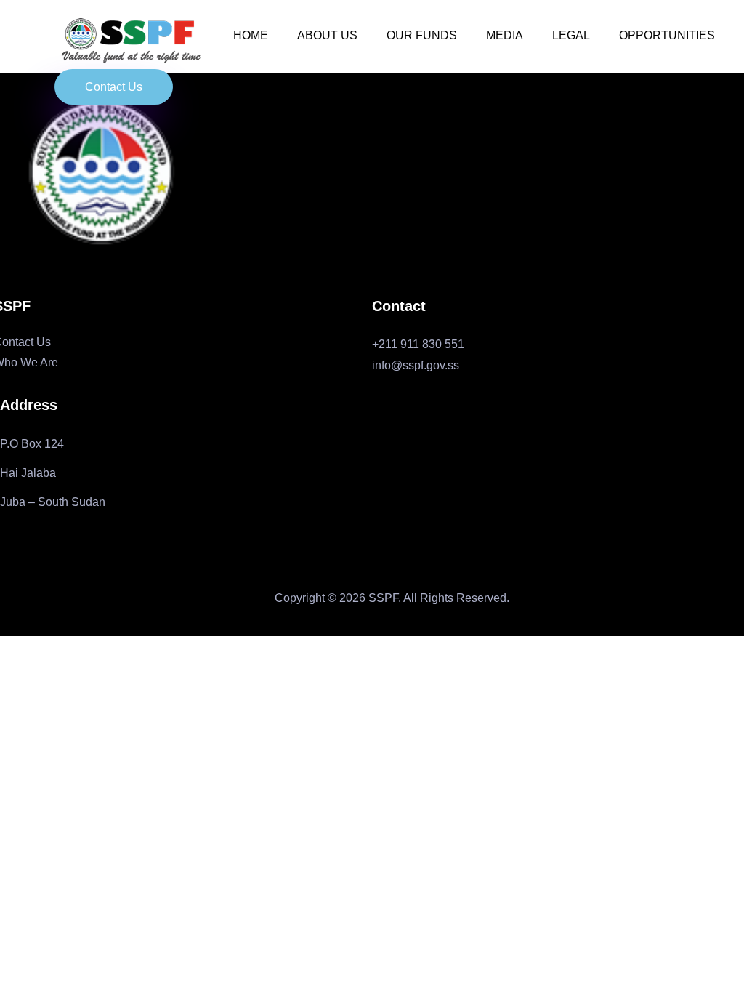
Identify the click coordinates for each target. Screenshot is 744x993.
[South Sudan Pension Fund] (131, 42)
